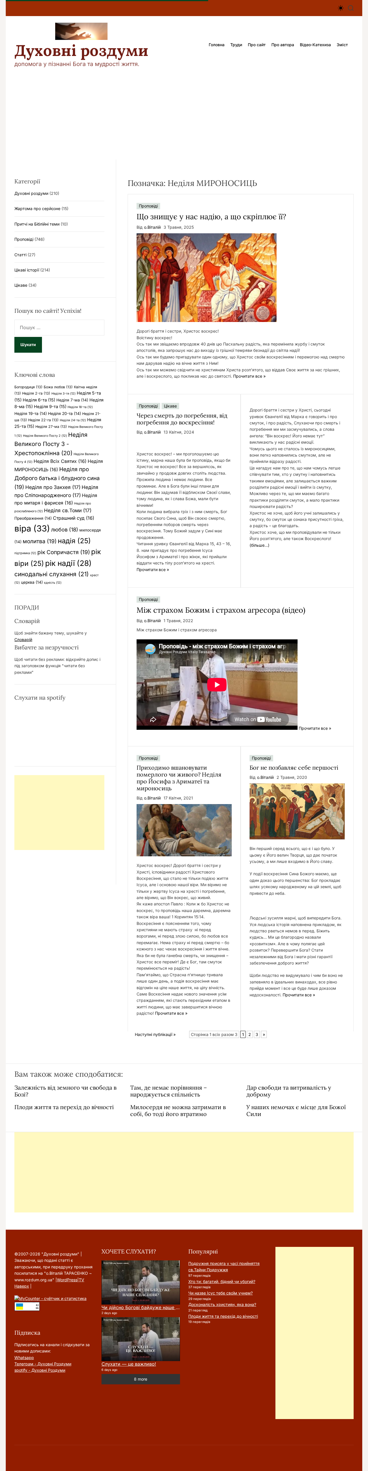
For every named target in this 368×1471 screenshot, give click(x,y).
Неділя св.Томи (67, 510)
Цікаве (170, 405)
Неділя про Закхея (52, 487)
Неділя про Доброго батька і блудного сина (57, 478)
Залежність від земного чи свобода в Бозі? (65, 1091)
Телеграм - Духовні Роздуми (42, 1363)
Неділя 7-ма (72, 400)
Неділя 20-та (64, 413)
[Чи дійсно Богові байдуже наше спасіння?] (140, 1282)
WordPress (67, 1279)
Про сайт (257, 44)
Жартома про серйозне (37, 208)
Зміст (342, 44)
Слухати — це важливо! (128, 1364)
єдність (53, 583)
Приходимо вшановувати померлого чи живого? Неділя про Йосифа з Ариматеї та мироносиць (179, 778)
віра (32, 528)
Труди (236, 44)
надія (74, 541)
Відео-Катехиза (315, 44)
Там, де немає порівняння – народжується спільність (168, 1091)
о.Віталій (152, 227)
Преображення (33, 518)
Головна (217, 44)
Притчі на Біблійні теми (37, 224)
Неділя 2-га (36, 393)
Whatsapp (24, 1357)
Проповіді (148, 205)
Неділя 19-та (30, 413)
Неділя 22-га (43, 420)
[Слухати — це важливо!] (140, 1339)
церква (32, 582)
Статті (20, 254)
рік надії (68, 563)
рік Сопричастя (63, 552)
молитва (40, 541)
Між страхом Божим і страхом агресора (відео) (221, 610)
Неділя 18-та (80, 407)
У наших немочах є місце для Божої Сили (296, 1110)
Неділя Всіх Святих (60, 461)
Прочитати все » (249, 376)
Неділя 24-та (73, 420)
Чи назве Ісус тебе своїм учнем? (220, 1292)
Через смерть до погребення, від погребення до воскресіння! (182, 419)
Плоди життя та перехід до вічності (64, 1107)
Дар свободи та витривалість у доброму (288, 1091)
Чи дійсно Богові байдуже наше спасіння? (149, 1307)
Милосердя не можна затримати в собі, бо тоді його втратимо (178, 1110)
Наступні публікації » (155, 1034)
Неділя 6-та (39, 400)
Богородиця (28, 387)
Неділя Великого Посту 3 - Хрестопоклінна (50, 444)
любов (64, 529)
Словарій (23, 639)
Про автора (282, 44)
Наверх (21, 1286)
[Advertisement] (184, 116)
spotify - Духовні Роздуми (39, 1370)
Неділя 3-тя (63, 393)
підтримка (25, 553)
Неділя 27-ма (51, 426)
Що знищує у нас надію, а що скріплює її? (211, 216)
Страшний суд (73, 518)
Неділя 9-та (50, 406)
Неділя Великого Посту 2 (45, 436)
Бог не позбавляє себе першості (294, 767)
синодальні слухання (51, 574)
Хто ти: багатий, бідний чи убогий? (221, 1281)
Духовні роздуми (81, 50)
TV (81, 1279)
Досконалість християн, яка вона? (222, 1304)
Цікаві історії (26, 269)
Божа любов (58, 387)
